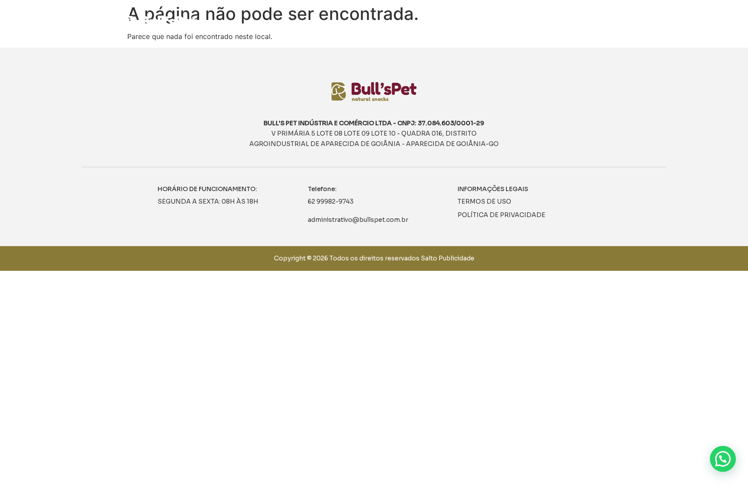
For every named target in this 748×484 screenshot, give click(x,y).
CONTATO (613, 24)
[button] (723, 459)
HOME (454, 24)
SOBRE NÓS (492, 24)
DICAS (578, 24)
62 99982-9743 (331, 201)
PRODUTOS (540, 24)
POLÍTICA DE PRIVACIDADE (501, 215)
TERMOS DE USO (484, 201)
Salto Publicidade (447, 258)
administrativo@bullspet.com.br (358, 220)
